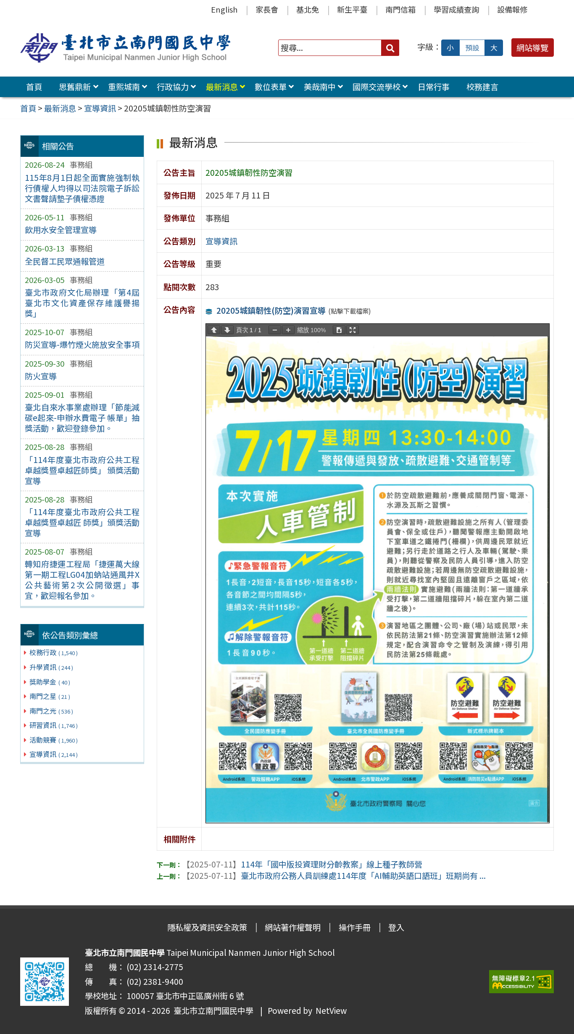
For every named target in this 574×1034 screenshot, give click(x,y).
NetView (331, 1010)
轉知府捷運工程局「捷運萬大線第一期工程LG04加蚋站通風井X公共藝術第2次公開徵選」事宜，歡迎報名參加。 (82, 579)
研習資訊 (53, 725)
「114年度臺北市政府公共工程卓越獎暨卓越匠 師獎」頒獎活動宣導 (82, 522)
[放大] (288, 329)
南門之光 (51, 711)
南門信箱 (400, 9)
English (224, 9)
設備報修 (512, 9)
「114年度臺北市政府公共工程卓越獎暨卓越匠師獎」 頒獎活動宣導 (82, 470)
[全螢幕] (352, 329)
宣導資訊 (53, 754)
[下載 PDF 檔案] (339, 329)
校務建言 (482, 87)
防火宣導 (41, 376)
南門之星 (49, 696)
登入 (396, 927)
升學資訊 (51, 667)
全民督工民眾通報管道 (65, 261)
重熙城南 (124, 87)
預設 (472, 47)
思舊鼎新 (75, 87)
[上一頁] (214, 329)
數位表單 (271, 87)
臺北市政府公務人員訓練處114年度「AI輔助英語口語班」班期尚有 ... (334, 875)
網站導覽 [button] (532, 47)
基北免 (307, 9)
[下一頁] (227, 329)
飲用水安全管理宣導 (61, 229)
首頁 (34, 87)
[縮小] (275, 329)
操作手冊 (355, 927)
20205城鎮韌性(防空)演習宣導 (271, 310)
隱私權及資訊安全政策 (207, 927)
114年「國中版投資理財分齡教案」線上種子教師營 (302, 864)
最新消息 (222, 87)
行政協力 (173, 87)
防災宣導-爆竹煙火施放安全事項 (82, 344)
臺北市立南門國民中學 (211, 1010)
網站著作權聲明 (293, 927)
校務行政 (53, 652)
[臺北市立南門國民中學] (127, 48)
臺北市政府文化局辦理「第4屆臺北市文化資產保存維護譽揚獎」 (82, 302)
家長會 (266, 9)
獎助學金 (49, 682)
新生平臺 (352, 9)
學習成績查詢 (456, 9)
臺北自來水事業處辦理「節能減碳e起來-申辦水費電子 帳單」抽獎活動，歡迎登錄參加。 (82, 417)
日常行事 (434, 87)
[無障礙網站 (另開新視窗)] (521, 981)
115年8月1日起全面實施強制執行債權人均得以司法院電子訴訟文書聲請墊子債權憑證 (82, 188)
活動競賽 (53, 740)
